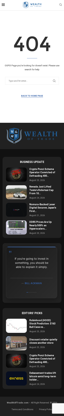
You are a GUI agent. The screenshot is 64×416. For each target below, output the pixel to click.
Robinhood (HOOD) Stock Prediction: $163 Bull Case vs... (42, 324)
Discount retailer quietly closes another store (43, 341)
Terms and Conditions (22, 409)
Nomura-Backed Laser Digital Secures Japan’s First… (42, 208)
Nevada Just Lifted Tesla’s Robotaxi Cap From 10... (41, 190)
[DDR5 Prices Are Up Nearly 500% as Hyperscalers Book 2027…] (16, 227)
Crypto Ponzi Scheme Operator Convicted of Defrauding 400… (42, 172)
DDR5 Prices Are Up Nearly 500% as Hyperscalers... (40, 225)
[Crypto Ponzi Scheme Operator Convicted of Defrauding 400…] (16, 174)
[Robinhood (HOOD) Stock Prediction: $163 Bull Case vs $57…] (16, 326)
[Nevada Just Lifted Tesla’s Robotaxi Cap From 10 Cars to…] (16, 192)
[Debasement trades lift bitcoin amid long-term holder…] (16, 378)
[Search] (60, 5)
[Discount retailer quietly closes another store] (16, 343)
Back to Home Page (32, 95)
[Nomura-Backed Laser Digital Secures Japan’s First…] (16, 210)
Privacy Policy (46, 409)
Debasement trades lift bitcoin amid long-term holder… (42, 376)
